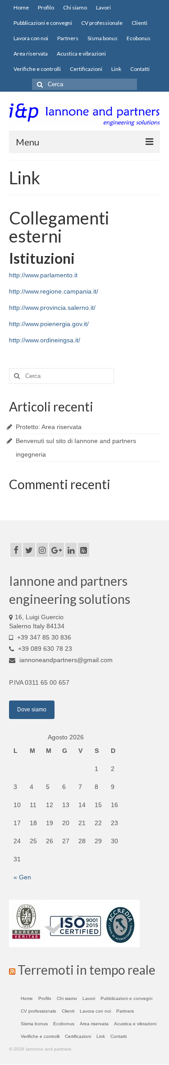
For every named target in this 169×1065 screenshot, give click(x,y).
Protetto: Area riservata (49, 426)
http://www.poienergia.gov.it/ (49, 323)
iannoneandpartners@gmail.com (65, 659)
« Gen (22, 877)
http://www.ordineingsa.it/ (44, 340)
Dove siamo (31, 709)
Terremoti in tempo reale (86, 969)
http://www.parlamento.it (43, 275)
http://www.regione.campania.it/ (53, 291)
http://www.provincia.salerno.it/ (52, 307)
